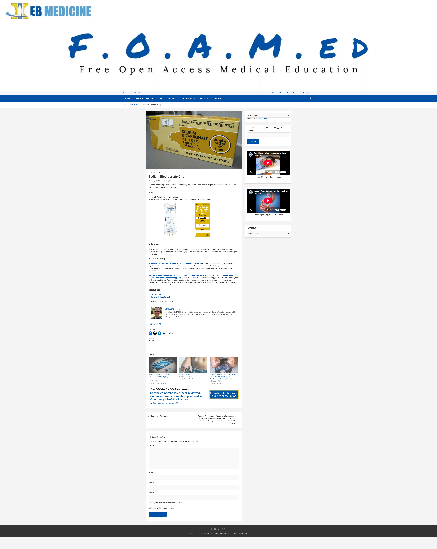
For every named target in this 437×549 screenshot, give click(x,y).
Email (151, 483)
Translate (263, 119)
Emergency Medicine (144, 98)
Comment (153, 445)
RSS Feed (178, 403)
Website (152, 493)
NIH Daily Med (156, 295)
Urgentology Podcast (210, 98)
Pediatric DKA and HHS (187, 374)
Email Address (252, 130)
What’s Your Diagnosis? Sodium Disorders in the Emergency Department (160, 376)
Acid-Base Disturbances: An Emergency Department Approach (174, 263)
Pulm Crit (220, 185)
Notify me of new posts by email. (162, 508)
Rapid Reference (156, 172)
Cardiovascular (158, 403)
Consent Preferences (239, 533)
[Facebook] (157, 324)
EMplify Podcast (168, 98)
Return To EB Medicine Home (281, 93)
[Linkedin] (151, 324)
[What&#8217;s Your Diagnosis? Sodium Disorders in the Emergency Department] (163, 365)
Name (151, 473)
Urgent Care (187, 98)
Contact (311, 93)
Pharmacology (169, 403)
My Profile (296, 93)
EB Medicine (207, 533)
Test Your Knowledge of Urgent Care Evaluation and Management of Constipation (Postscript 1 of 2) (223, 376)
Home (127, 98)
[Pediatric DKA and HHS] (193, 365)
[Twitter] (154, 324)
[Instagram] (160, 324)
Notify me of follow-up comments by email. (166, 503)
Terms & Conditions (222, 533)
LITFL (230, 185)
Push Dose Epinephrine (159, 416)
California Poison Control (160, 297)
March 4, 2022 (154, 181)
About (304, 93)
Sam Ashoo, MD (165, 181)
